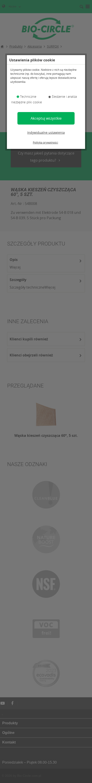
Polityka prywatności (45, 142)
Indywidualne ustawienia (46, 132)
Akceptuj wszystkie (46, 118)
